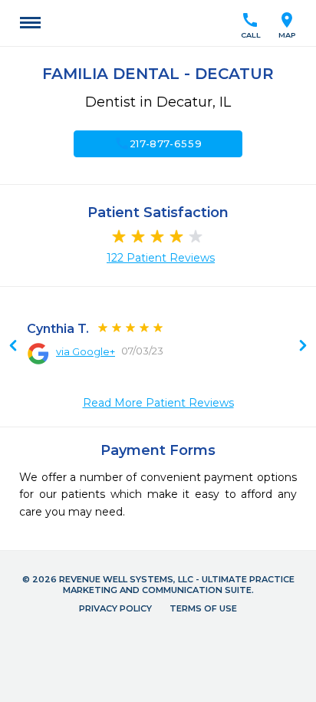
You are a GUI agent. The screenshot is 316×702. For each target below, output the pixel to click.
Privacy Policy (115, 608)
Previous (303, 346)
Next (13, 346)
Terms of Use (203, 608)
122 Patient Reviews (161, 258)
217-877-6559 (158, 143)
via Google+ (85, 351)
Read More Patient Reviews (158, 403)
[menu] (30, 23)
